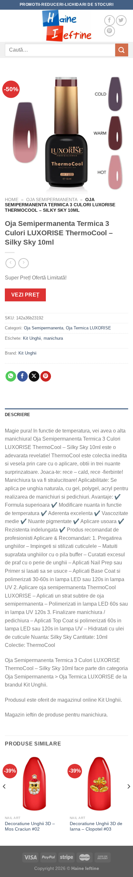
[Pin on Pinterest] (45, 376)
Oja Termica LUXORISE (88, 328)
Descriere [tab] (17, 414)
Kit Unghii (32, 338)
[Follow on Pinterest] (109, 31)
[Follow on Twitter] (121, 20)
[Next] (128, 799)
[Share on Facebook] (22, 376)
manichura (53, 338)
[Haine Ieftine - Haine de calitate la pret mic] (66, 26)
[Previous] (4, 799)
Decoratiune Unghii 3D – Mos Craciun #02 (30, 826)
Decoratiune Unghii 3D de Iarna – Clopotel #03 (96, 826)
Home (11, 199)
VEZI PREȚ (25, 294)
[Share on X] (34, 376)
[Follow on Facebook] (109, 20)
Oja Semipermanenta (51, 199)
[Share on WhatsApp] (10, 376)
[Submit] (121, 50)
